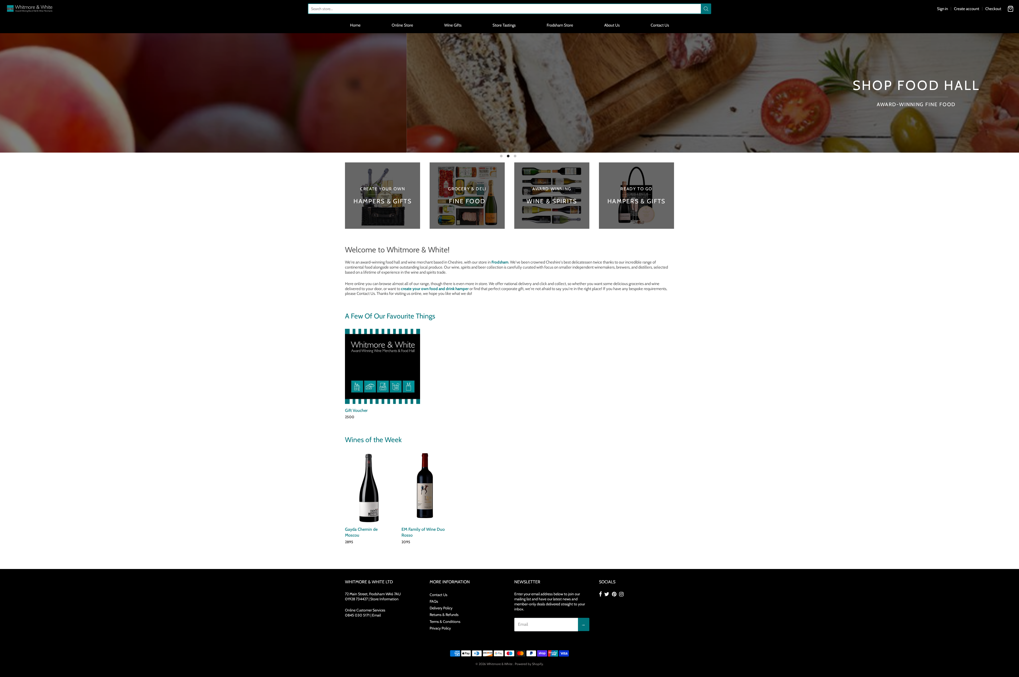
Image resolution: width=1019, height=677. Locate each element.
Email (376, 615)
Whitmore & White (500, 664)
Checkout (993, 8)
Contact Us (660, 25)
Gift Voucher (356, 410)
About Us (612, 25)
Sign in (942, 8)
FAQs (434, 601)
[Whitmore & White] (29, 9)
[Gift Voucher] (382, 366)
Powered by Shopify (529, 664)
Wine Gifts (452, 25)
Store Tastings (504, 25)
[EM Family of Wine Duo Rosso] (425, 485)
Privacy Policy (440, 628)
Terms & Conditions (445, 621)
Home (355, 25)
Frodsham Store (560, 25)
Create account (966, 8)
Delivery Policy (441, 608)
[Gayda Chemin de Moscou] (368, 487)
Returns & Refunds (444, 614)
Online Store (402, 25)
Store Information (384, 599)
